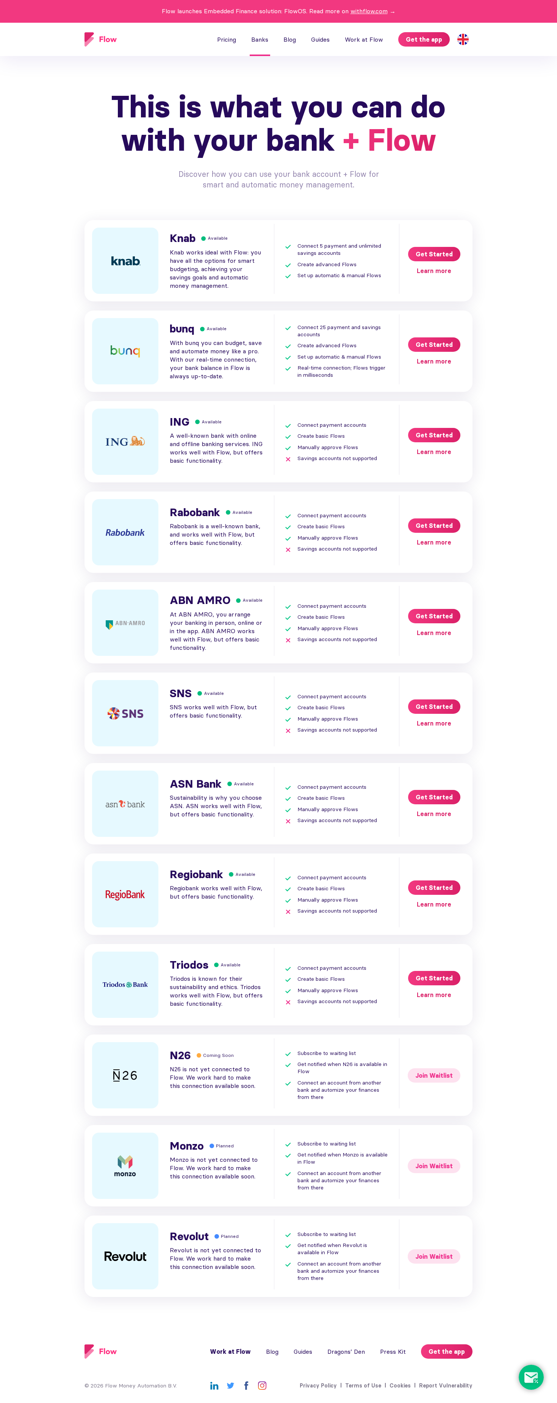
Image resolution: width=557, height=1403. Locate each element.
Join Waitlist (434, 1075)
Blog (289, 39)
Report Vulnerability (446, 1386)
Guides (320, 39)
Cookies (400, 1386)
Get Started (434, 254)
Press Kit (393, 1351)
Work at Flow (364, 39)
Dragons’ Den (346, 1351)
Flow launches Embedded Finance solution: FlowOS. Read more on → (279, 11)
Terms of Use (363, 1386)
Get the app (424, 39)
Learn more (434, 271)
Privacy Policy (318, 1386)
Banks (259, 39)
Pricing (226, 39)
